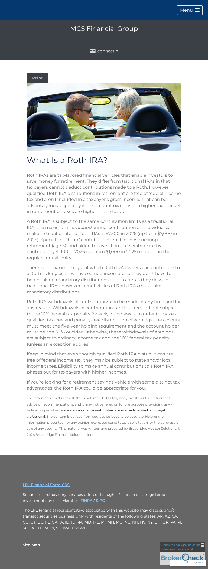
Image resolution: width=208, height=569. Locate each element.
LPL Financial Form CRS (46, 484)
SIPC (100, 500)
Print (37, 78)
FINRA (86, 500)
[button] (190, 10)
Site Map (31, 544)
